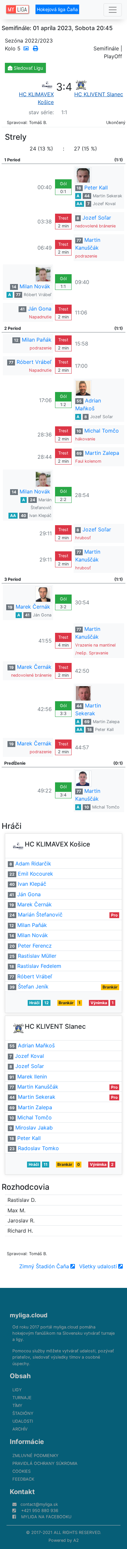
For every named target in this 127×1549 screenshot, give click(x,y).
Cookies (21, 1471)
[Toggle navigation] (113, 9)
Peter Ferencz (35, 945)
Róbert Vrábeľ (37, 294)
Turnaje (22, 1397)
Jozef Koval (104, 203)
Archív (20, 1429)
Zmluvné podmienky (35, 1455)
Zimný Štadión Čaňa (44, 1266)
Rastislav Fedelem (39, 966)
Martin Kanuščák (37, 1086)
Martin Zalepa (102, 453)
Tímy (17, 1405)
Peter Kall (96, 187)
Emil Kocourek (35, 873)
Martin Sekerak (107, 195)
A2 (76, 1540)
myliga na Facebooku (46, 1516)
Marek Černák (33, 606)
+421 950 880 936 (39, 1510)
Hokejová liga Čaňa (57, 9)
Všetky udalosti (98, 1266)
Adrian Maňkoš (36, 1045)
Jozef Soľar (96, 217)
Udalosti (22, 1421)
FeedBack (23, 1479)
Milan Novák (35, 286)
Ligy (17, 1389)
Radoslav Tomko (38, 1148)
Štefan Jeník (33, 986)
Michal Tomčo (101, 430)
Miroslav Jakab (34, 1127)
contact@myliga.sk (39, 1504)
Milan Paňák (36, 339)
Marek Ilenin (32, 1076)
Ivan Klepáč (40, 515)
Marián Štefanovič (40, 914)
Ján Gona (39, 308)
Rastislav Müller (37, 956)
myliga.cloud (29, 1315)
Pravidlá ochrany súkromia (45, 1463)
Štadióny (23, 1413)
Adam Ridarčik (33, 863)
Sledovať (27, 68)
